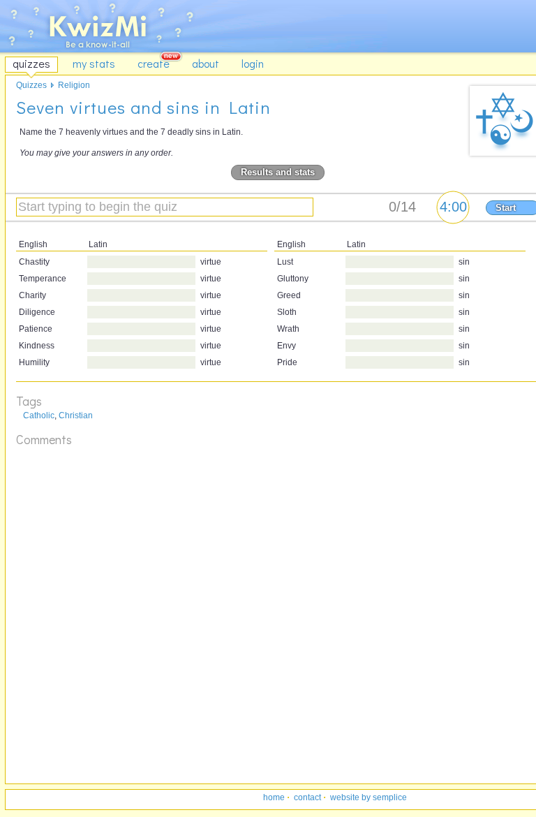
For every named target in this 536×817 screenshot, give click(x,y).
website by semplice (368, 797)
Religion (74, 85)
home (274, 797)
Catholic (38, 415)
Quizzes (31, 85)
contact (307, 797)
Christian (76, 415)
